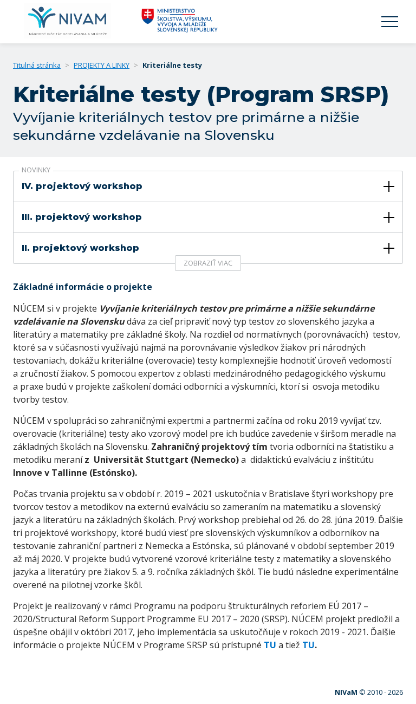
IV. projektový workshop (82, 186)
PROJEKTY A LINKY (101, 65)
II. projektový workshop (80, 248)
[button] (389, 22)
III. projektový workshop (82, 217)
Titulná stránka (37, 65)
